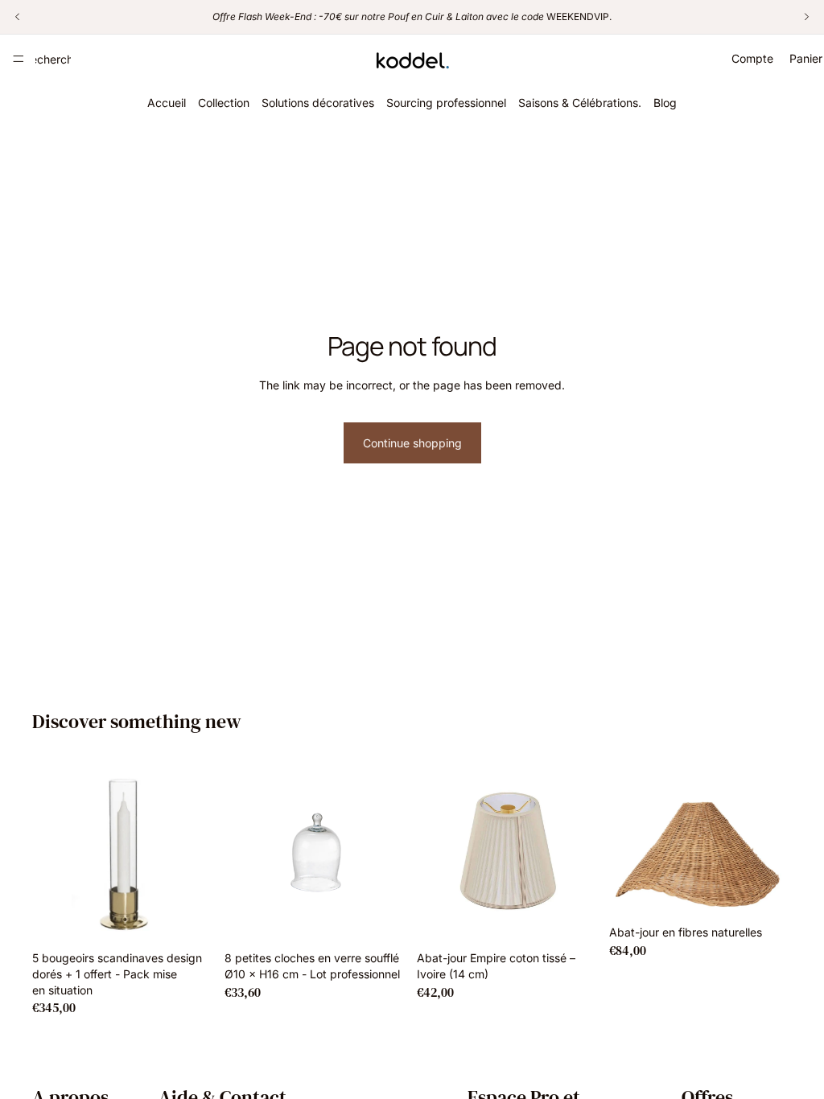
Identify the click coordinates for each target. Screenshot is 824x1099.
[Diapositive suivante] (197, 853)
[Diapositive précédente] (50, 853)
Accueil (166, 102)
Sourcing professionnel (446, 102)
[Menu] (18, 58)
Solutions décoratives (318, 102)
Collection (223, 102)
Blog (665, 102)
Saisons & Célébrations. (579, 102)
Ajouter (203, 919)
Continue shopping (412, 443)
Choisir (588, 919)
